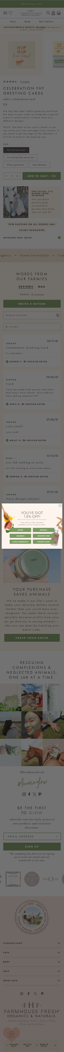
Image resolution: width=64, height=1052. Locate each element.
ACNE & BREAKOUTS (20, 542)
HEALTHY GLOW (43, 542)
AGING (20, 530)
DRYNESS (43, 530)
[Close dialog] (60, 505)
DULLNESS (20, 536)
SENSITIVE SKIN (43, 536)
